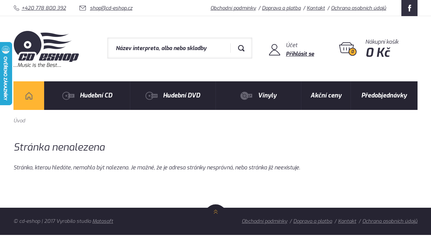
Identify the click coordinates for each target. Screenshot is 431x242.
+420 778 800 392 (44, 8)
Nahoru (216, 219)
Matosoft (102, 221)
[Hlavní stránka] (46, 65)
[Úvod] (28, 95)
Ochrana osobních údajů (358, 8)
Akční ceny (325, 95)
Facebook (409, 8)
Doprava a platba (281, 8)
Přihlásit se (300, 53)
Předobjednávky (384, 95)
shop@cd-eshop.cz (111, 8)
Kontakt (316, 8)
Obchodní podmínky (233, 8)
